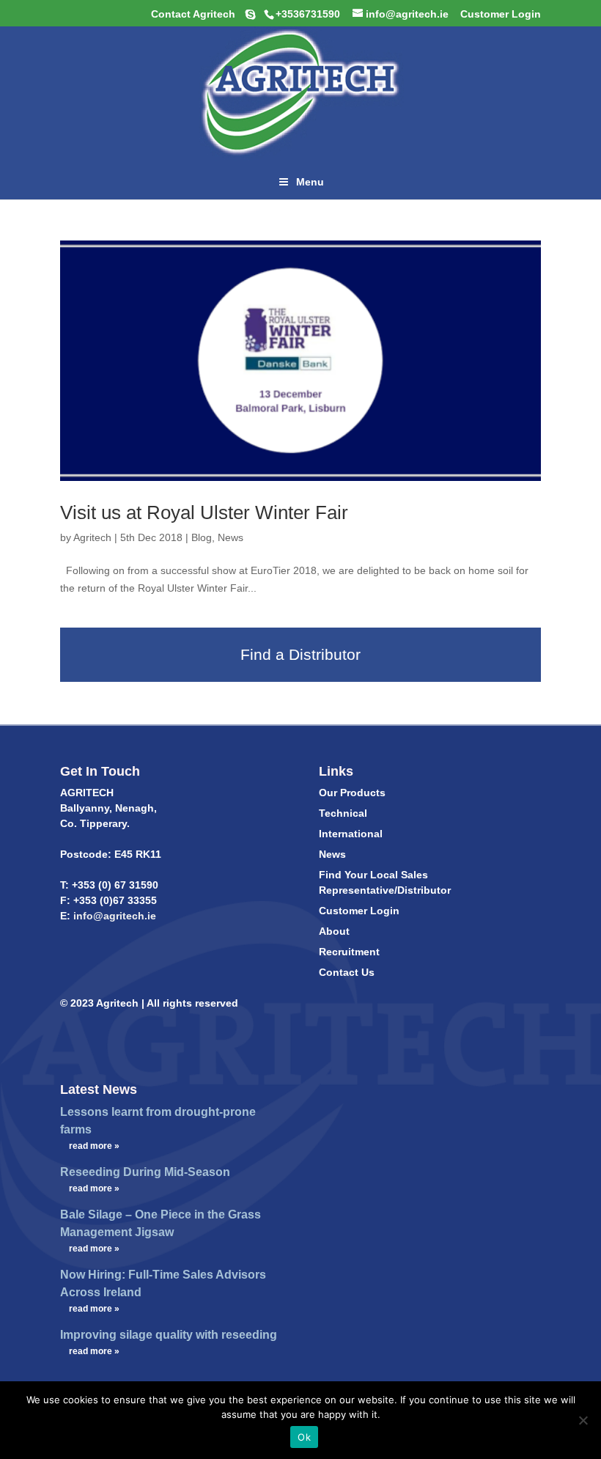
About (334, 931)
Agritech (92, 537)
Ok (304, 1437)
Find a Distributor (300, 654)
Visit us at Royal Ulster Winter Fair (204, 512)
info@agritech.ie (113, 916)
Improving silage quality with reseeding (168, 1334)
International (351, 833)
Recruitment (349, 952)
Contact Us (347, 972)
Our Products (352, 792)
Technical (343, 813)
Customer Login (359, 910)
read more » (94, 1146)
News (230, 537)
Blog (201, 537)
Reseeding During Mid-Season (145, 1172)
